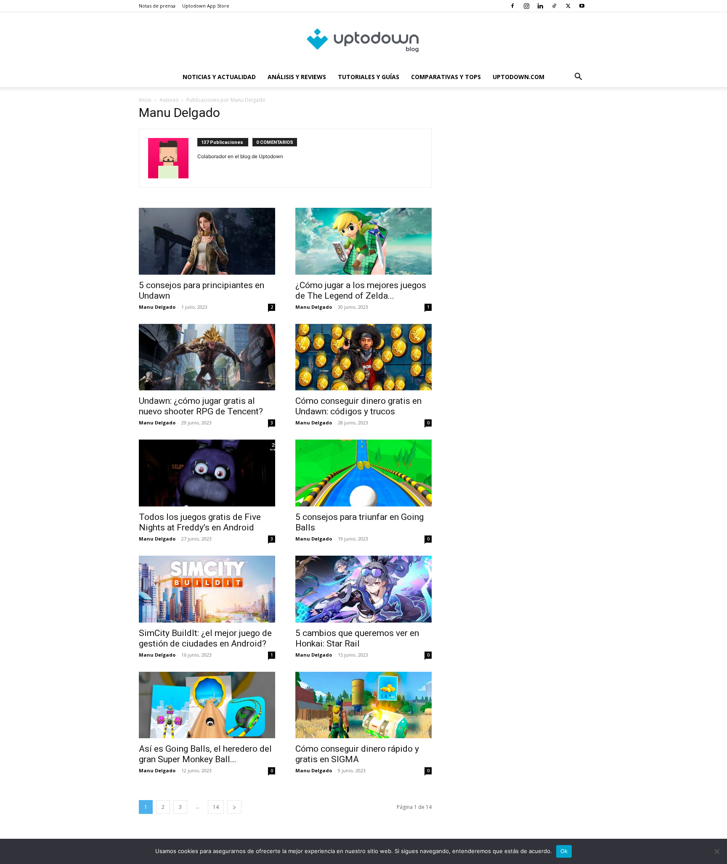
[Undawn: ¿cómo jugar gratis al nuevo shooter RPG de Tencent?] (207, 357)
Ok (564, 851)
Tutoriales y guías (368, 77)
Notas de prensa (157, 6)
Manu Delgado (157, 307)
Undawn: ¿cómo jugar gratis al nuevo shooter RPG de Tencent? (201, 406)
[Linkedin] (540, 6)
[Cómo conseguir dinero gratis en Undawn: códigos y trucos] (363, 357)
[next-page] (234, 807)
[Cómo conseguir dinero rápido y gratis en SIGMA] (363, 705)
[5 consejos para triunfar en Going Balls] (363, 473)
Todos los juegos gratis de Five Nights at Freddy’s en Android (200, 522)
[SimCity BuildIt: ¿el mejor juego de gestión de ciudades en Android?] (207, 589)
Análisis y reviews (297, 77)
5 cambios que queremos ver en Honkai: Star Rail (357, 638)
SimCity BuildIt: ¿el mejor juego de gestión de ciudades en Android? (205, 638)
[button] (578, 78)
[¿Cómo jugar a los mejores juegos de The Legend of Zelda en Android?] (363, 241)
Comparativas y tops (446, 77)
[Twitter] (568, 6)
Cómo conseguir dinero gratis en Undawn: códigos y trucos (358, 406)
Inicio (145, 99)
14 (216, 807)
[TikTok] (554, 6)
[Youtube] (582, 6)
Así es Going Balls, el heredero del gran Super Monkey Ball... (205, 754)
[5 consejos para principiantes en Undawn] (207, 241)
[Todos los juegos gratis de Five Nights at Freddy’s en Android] (207, 473)
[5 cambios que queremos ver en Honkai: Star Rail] (363, 589)
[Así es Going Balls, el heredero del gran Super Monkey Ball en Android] (207, 705)
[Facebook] (512, 6)
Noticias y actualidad (219, 77)
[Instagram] (526, 6)
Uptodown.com (518, 77)
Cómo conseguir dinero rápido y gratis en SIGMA (357, 754)
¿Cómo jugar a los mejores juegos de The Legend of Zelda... (360, 290)
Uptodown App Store (205, 6)
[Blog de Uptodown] (363, 40)
